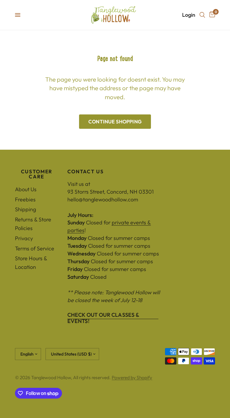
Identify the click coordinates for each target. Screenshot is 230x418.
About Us (26, 189)
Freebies (25, 199)
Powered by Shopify (132, 377)
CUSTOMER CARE (36, 174)
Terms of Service (34, 248)
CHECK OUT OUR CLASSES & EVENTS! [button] (103, 315)
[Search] (202, 15)
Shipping (25, 209)
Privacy (24, 238)
